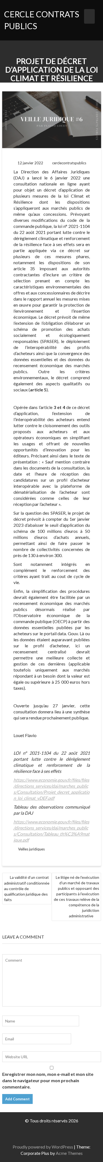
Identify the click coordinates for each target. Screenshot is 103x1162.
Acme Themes (69, 1153)
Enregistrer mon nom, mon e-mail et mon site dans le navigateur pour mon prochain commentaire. (47, 1080)
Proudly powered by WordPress (43, 1146)
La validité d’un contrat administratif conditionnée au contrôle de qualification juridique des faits (26, 888)
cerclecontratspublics (69, 163)
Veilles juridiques (31, 849)
